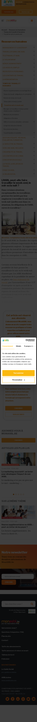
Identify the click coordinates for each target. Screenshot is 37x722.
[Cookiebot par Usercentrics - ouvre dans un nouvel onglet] (26, 340)
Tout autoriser (18, 373)
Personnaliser (17, 380)
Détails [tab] (18, 346)
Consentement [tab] (7, 346)
